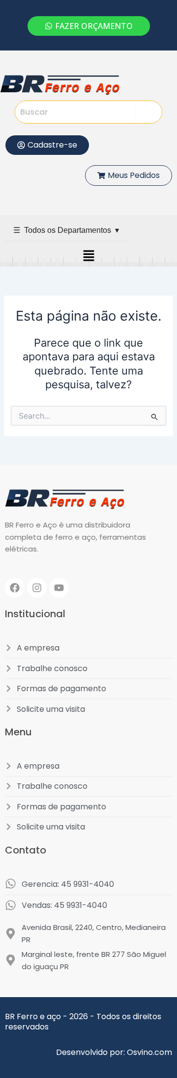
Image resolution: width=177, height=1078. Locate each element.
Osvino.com (149, 1052)
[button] (88, 256)
